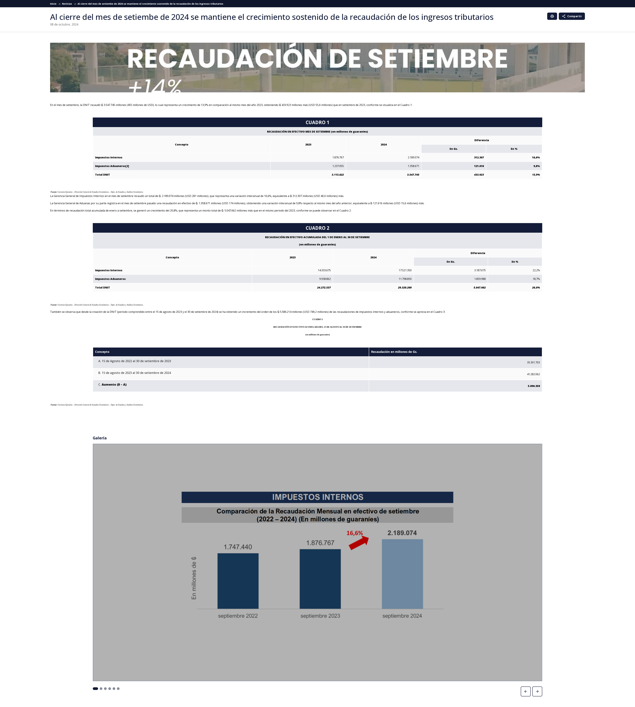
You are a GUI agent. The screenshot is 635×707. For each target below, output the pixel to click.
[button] (95, 688)
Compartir (572, 16)
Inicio (53, 3)
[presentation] (526, 691)
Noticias (67, 3)
